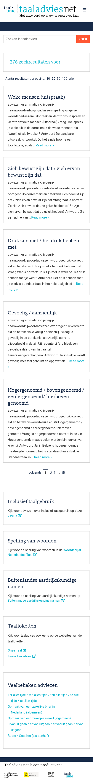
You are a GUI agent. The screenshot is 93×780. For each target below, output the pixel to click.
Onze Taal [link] (15, 650)
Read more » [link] (45, 145)
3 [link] (55, 473)
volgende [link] (35, 472)
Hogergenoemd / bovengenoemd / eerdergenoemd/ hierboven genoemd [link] (46, 397)
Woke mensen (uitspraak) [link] (36, 97)
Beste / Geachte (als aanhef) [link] (28, 736)
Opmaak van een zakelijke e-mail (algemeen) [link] (39, 718)
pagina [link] (13, 515)
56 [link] (64, 473)
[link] (46, 9)
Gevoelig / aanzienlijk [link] (32, 313)
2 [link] (51, 473)
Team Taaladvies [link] (20, 656)
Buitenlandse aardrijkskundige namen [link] (34, 600)
